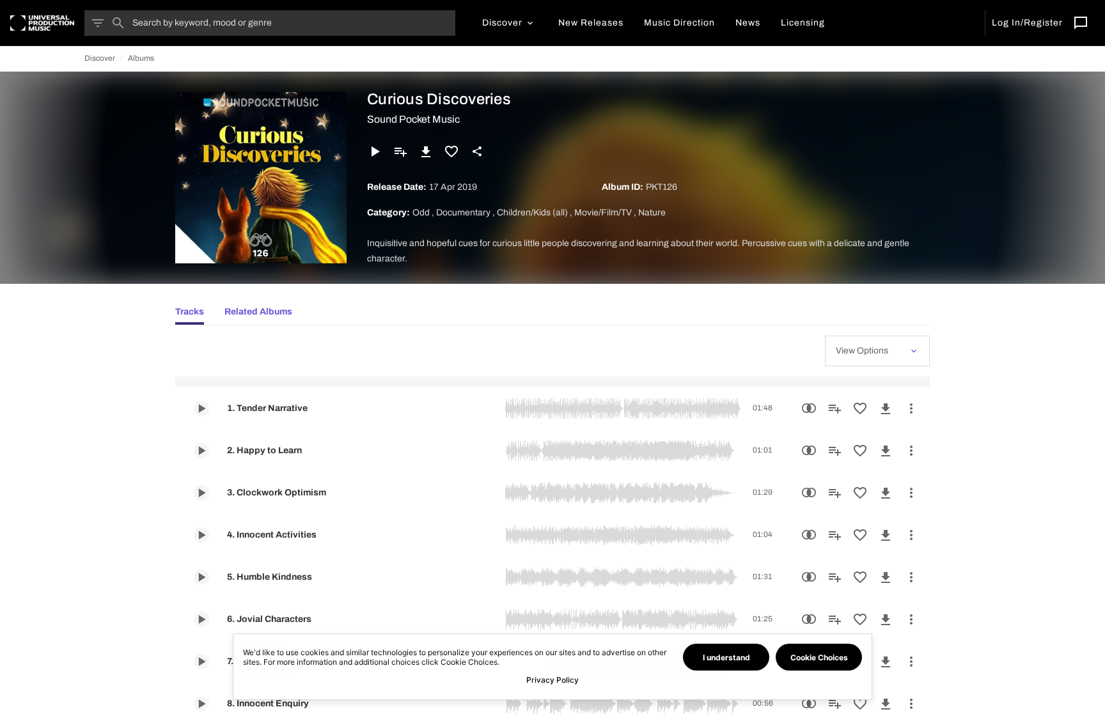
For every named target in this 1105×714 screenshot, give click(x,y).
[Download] (426, 151)
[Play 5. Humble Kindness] (201, 577)
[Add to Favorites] (451, 151)
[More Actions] (911, 408)
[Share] (477, 151)
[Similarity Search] (809, 408)
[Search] (118, 23)
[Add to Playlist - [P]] (400, 151)
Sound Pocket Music (413, 119)
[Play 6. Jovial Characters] (201, 619)
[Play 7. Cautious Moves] (201, 661)
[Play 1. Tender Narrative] (201, 408)
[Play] (374, 151)
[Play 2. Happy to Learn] (201, 450)
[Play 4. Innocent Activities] (201, 535)
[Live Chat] (1080, 23)
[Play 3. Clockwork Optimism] (201, 492)
